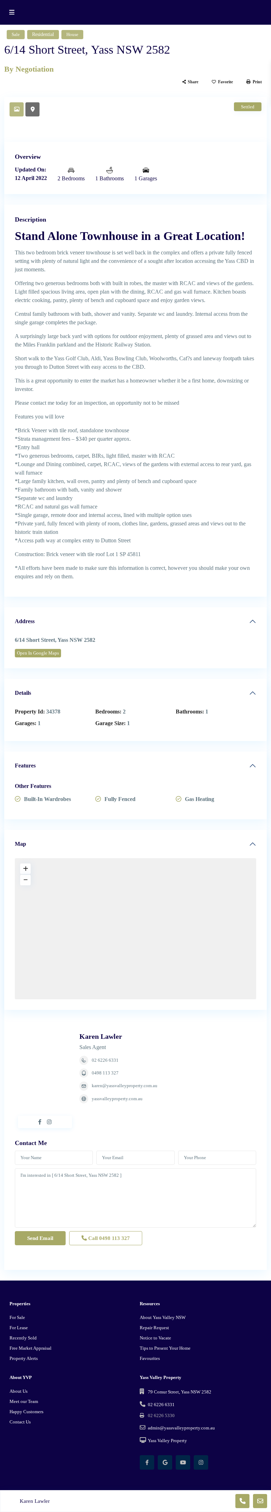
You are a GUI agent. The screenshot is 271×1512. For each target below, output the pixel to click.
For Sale (17, 1317)
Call (108, 1238)
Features (25, 766)
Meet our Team (24, 1401)
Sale (16, 34)
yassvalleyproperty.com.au (117, 1098)
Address (25, 621)
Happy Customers (26, 1411)
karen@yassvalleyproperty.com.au (124, 1085)
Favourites (150, 1358)
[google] (165, 1462)
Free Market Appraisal (31, 1348)
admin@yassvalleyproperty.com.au (181, 1427)
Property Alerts (24, 1358)
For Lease (19, 1327)
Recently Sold (23, 1338)
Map (20, 844)
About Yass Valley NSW (163, 1317)
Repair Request (154, 1327)
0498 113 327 (105, 1073)
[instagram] (201, 1462)
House (72, 34)
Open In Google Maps (38, 653)
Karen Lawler (100, 1036)
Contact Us (20, 1421)
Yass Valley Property (167, 1440)
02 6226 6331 (105, 1060)
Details (23, 693)
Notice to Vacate (155, 1338)
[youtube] (183, 1462)
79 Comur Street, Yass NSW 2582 (179, 1391)
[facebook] (147, 1462)
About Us (19, 1391)
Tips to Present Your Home (165, 1348)
